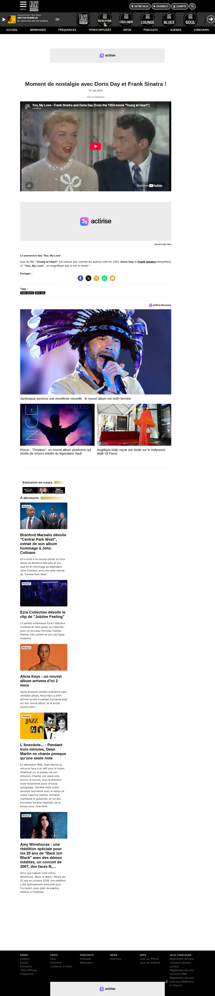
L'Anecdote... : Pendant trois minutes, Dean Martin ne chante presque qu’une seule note (43, 751)
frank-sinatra (27, 293)
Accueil (12, 30)
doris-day (40, 293)
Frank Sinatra (147, 261)
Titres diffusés (100, 30)
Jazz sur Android (150, 962)
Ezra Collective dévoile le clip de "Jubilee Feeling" (42, 614)
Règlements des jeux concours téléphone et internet (182, 981)
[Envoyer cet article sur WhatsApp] (103, 279)
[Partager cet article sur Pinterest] (95, 279)
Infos (127, 30)
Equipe (24, 962)
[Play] (4, 19)
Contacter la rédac (61, 966)
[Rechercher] (192, 6)
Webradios (38, 30)
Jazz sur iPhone (149, 958)
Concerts (55, 962)
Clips (53, 958)
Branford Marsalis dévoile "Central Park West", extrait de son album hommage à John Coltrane (43, 544)
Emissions (26, 966)
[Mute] (57, 19)
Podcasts (151, 30)
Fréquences (67, 30)
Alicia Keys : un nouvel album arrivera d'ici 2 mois (41, 680)
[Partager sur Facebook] (79, 279)
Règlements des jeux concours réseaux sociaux (182, 962)
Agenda (175, 30)
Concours (201, 30)
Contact (25, 958)
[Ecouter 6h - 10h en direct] (44, 490)
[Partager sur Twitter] (87, 279)
